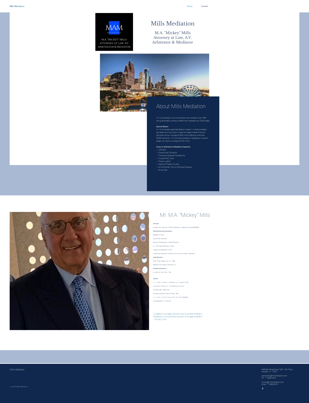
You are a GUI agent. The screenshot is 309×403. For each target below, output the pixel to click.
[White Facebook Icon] (262, 388)
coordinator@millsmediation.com (274, 376)
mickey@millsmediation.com (272, 382)
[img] (79, 277)
